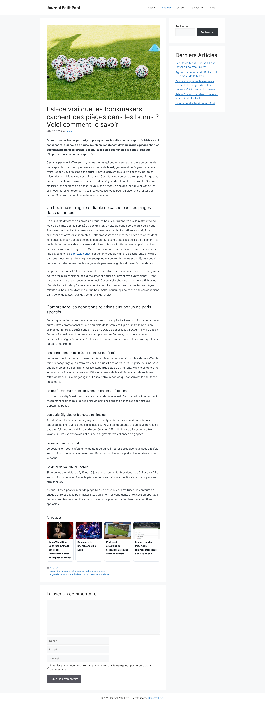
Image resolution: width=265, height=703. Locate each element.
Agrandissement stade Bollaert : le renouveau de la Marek (79, 574)
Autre (212, 7)
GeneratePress (156, 698)
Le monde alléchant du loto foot (195, 103)
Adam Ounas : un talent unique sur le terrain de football (78, 571)
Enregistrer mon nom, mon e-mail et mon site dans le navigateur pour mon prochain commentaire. (101, 667)
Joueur (181, 7)
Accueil (152, 7)
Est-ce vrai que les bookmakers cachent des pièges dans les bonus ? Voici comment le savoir (195, 85)
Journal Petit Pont (63, 7)
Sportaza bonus (81, 253)
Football (195, 7)
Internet (166, 7)
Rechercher (182, 26)
